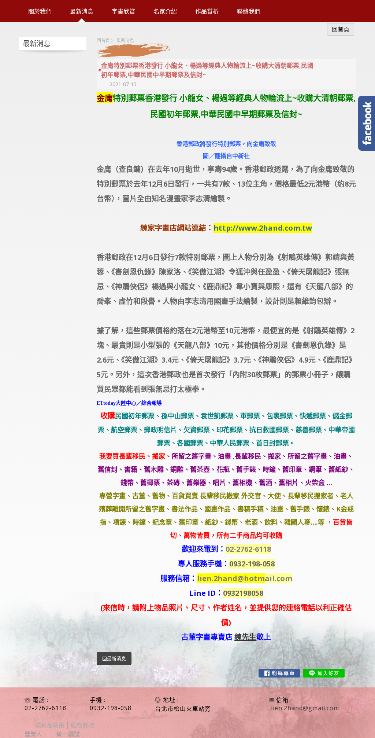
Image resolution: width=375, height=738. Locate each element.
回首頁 (103, 40)
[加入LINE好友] (324, 673)
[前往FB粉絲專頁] (279, 673)
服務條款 (82, 725)
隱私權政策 (49, 725)
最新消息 (125, 40)
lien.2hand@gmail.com (305, 708)
